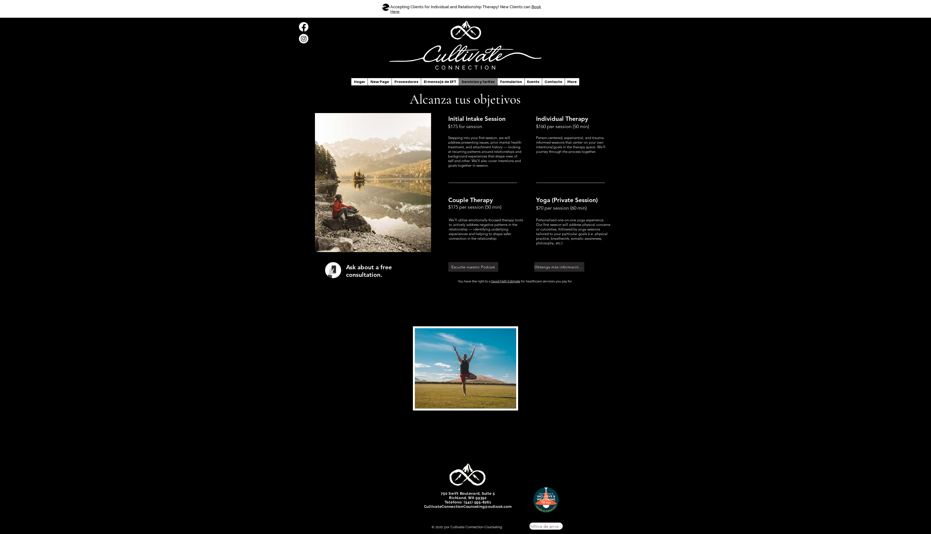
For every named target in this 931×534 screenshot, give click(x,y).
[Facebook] (303, 27)
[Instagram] (303, 38)
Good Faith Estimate (505, 281)
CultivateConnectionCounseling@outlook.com (468, 506)
